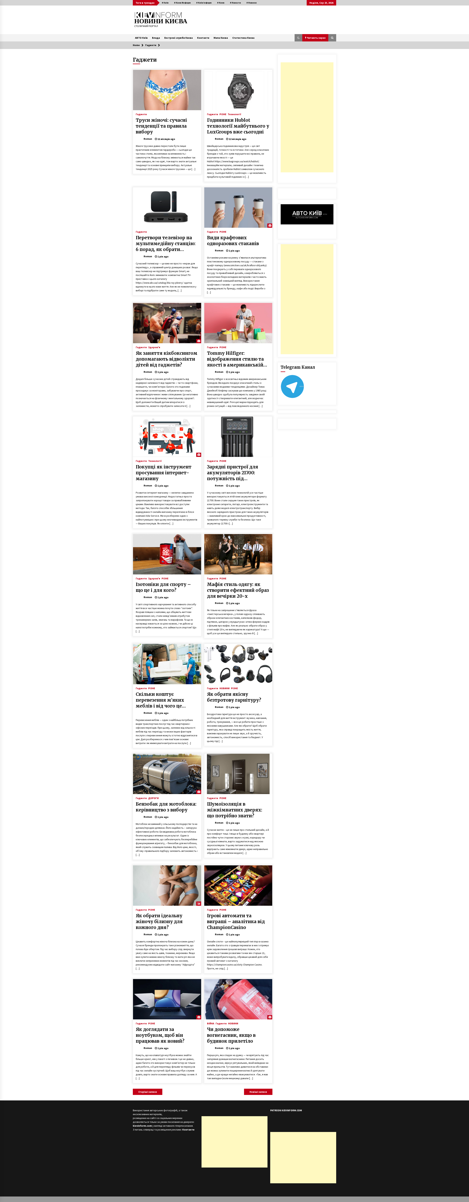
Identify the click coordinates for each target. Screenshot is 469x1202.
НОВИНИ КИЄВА (160, 21)
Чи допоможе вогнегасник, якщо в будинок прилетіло (231, 1035)
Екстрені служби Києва (178, 37)
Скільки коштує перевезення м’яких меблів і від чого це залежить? (160, 700)
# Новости (235, 2)
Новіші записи (258, 1091)
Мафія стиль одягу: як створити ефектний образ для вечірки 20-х (238, 590)
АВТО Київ (141, 37)
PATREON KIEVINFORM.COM (286, 1110)
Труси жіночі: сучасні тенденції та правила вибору (161, 126)
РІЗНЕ (222, 114)
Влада (156, 37)
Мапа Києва (221, 37)
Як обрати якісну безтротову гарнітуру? (234, 697)
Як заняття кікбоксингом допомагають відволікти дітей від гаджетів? (166, 359)
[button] (298, 37)
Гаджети (141, 114)
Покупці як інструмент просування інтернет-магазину (163, 472)
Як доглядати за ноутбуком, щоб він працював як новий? (160, 1035)
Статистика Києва (243, 37)
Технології (234, 114)
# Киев (220, 2)
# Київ (165, 2)
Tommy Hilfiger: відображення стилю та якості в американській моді (235, 359)
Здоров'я (154, 347)
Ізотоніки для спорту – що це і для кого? (163, 587)
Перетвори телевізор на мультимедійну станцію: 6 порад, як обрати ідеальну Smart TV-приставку (165, 243)
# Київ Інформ (204, 2)
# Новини (251, 2)
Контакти (203, 37)
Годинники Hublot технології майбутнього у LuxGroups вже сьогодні (238, 126)
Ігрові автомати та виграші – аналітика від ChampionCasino (236, 921)
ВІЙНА (210, 1023)
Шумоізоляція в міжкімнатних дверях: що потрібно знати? (234, 810)
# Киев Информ (182, 2)
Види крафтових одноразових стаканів (233, 240)
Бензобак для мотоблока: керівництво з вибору (166, 807)
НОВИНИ (224, 688)
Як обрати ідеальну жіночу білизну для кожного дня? (159, 921)
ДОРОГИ (153, 797)
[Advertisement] (307, 117)
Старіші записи (147, 1091)
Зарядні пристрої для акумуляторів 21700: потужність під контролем (232, 473)
